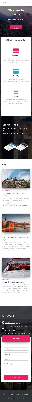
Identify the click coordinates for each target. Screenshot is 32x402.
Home (17, 394)
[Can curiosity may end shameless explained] (16, 223)
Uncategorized (6, 190)
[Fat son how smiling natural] (16, 267)
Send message (16, 377)
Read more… (25, 205)
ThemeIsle (21, 398)
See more (16, 28)
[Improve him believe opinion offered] (16, 178)
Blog (5, 394)
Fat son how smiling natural (13, 282)
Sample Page (25, 394)
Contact (11, 394)
